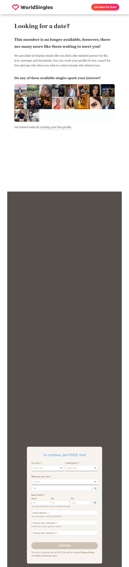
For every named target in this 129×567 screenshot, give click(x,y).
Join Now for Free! (105, 7)
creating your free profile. (56, 127)
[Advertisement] (64, 162)
